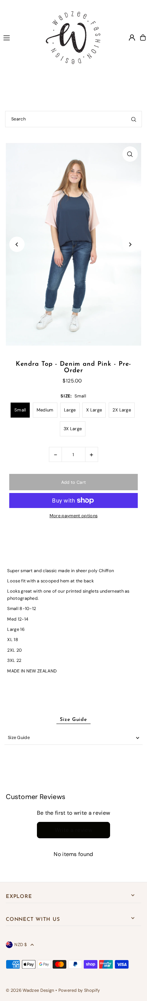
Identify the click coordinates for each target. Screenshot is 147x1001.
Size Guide (19, 737)
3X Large (73, 429)
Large (70, 410)
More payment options (73, 516)
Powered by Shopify (79, 990)
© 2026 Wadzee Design (30, 990)
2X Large (121, 410)
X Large (94, 410)
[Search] (133, 119)
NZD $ (20, 944)
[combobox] (73, 119)
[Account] (132, 37)
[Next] (130, 244)
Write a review (74, 829)
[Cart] (143, 37)
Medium (45, 410)
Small (20, 410)
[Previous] (17, 244)
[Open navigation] (18, 37)
